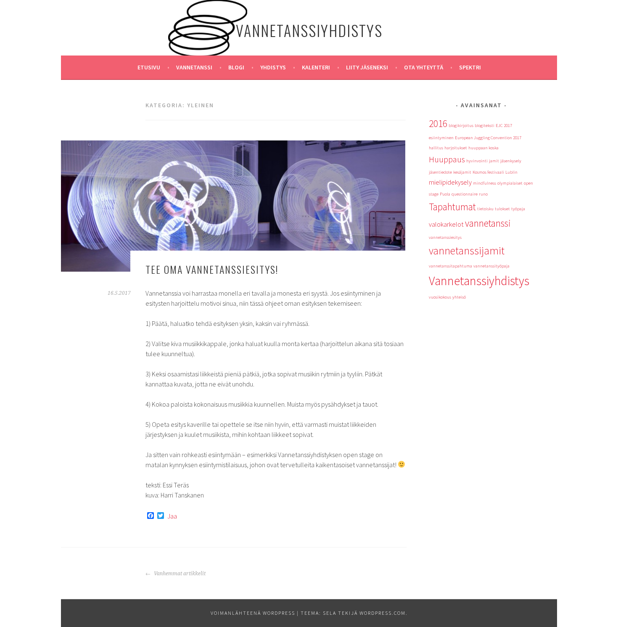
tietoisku (485, 209)
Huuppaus (447, 159)
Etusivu (148, 67)
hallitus (436, 148)
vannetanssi (488, 223)
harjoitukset (455, 148)
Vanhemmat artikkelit (179, 574)
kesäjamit (462, 172)
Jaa (172, 516)
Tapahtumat (452, 207)
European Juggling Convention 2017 (488, 137)
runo (483, 194)
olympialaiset (510, 183)
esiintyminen (441, 137)
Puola (445, 194)
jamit (494, 161)
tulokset (502, 209)
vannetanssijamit (466, 250)
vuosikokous (440, 297)
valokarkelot (446, 224)
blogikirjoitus (461, 125)
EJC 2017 (504, 125)
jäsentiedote (440, 172)
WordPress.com (382, 613)
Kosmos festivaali (488, 172)
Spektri (470, 67)
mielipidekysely (450, 182)
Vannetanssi (194, 67)
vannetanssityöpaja (491, 266)
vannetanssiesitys (445, 237)
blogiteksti (484, 125)
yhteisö (459, 297)
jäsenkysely (510, 161)
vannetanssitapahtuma (450, 266)
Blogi (236, 67)
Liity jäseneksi (367, 67)
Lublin (511, 172)
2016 (438, 123)
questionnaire (465, 194)
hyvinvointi (477, 161)
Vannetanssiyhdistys (309, 30)
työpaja (518, 209)
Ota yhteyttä (423, 67)
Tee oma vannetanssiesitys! (211, 269)
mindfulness (484, 183)
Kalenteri (316, 67)
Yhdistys (273, 67)
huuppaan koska (483, 148)
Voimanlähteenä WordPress (253, 613)
